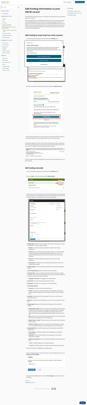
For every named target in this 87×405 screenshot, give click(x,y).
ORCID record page (36, 38)
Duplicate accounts (6, 50)
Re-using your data (5, 66)
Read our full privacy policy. (32, 52)
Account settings (5, 44)
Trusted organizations (30, 20)
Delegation (4, 48)
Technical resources (6, 70)
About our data (5, 60)
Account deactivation (6, 52)
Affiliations (4, 18)
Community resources (6, 62)
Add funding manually (72, 15)
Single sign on (5, 46)
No (55, 389)
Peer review (4, 23)
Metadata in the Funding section (45, 348)
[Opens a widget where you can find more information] (82, 402)
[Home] (5, 2)
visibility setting (34, 353)
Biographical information (7, 35)
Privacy (3, 64)
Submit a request (80, 2)
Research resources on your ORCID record (9, 31)
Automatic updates (6, 37)
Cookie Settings (44, 64)
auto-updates (53, 22)
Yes (53, 389)
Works (3, 20)
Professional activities (6, 33)
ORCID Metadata (5, 68)
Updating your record (30, 382)
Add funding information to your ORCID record (9, 27)
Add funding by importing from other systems (75, 13)
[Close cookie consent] (61, 42)
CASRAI (41, 245)
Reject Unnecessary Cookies (44, 56)
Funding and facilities (6, 25)
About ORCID (4, 58)
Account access (5, 42)
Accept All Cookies (44, 60)
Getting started (5, 13)
